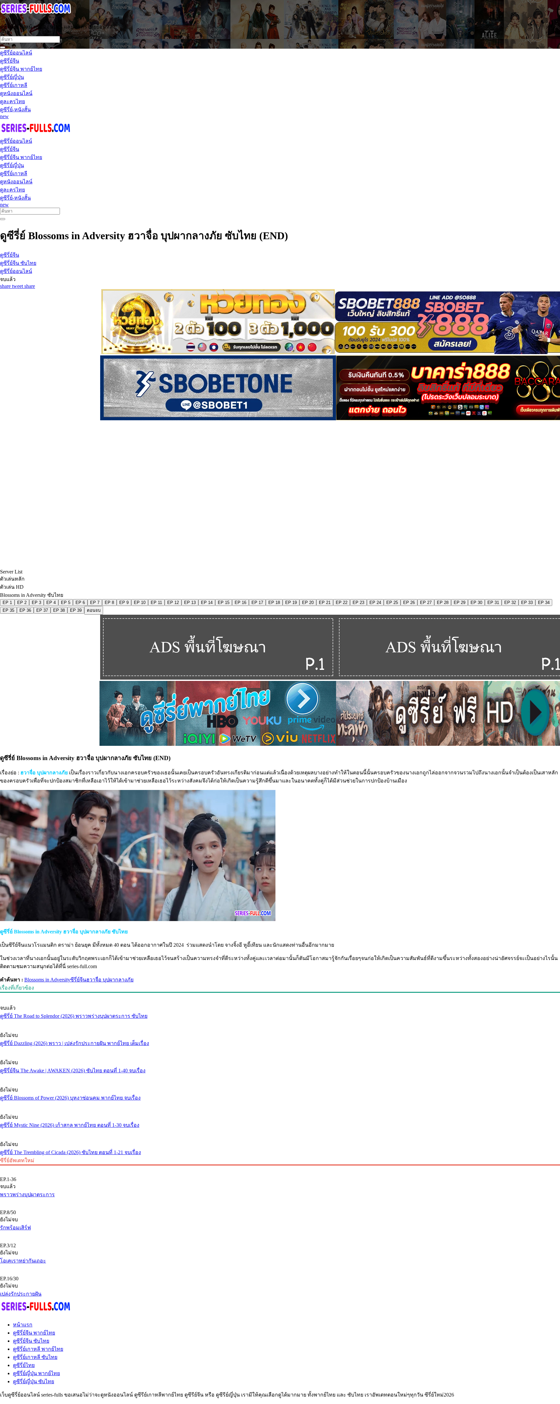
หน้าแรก (22, 1324)
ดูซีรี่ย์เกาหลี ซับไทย (35, 1357)
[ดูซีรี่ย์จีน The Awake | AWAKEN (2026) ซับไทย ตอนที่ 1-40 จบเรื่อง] (280, 1050)
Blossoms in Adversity (47, 979)
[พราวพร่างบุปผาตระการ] (280, 1168)
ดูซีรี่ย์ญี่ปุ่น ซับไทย (33, 1381)
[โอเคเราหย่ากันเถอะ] (280, 1235)
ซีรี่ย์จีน (78, 979)
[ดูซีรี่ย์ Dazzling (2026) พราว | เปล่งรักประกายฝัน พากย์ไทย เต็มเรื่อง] (280, 1023)
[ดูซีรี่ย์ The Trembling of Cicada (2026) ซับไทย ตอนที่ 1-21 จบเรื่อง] (280, 1132)
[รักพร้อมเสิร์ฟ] (280, 1201)
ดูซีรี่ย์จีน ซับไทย (31, 1341)
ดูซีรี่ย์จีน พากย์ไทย (34, 1333)
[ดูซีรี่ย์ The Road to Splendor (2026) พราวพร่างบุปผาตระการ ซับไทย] (280, 996)
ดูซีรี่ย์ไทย (24, 1365)
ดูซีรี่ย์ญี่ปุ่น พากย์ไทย (36, 1373)
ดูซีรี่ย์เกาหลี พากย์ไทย (38, 1349)
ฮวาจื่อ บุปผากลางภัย (110, 979)
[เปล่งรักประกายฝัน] (280, 1268)
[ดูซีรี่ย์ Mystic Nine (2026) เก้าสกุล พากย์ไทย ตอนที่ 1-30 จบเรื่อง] (280, 1105)
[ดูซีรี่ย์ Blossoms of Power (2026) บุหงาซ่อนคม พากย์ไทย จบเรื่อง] (280, 1077)
